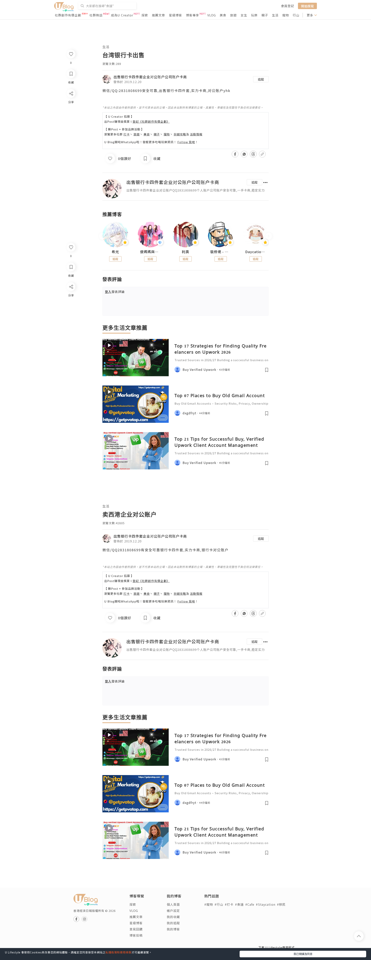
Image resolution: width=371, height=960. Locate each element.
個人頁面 (173, 904)
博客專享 (192, 15)
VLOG (211, 15)
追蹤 (261, 79)
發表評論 (115, 291)
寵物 (285, 15)
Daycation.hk (255, 252)
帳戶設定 (173, 910)
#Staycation (265, 904)
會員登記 (287, 5)
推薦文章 (158, 15)
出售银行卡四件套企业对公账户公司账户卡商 (150, 76)
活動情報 (196, 134)
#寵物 (208, 904)
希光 (115, 252)
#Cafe (249, 904)
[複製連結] (70, 329)
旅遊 (233, 15)
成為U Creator (122, 15)
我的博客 (173, 929)
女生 (244, 15)
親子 (264, 15)
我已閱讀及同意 (303, 954)
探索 (144, 15)
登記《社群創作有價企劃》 (151, 121)
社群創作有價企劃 (68, 15)
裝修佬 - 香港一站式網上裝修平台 (220, 252)
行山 (296, 15)
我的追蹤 (173, 923)
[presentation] (102, 236)
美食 (223, 15)
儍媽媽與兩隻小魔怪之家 (150, 252)
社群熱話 (96, 15)
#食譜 (239, 904)
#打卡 (229, 904)
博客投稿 (136, 935)
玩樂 (254, 15)
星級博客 (175, 15)
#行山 (218, 904)
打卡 (126, 134)
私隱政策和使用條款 (119, 952)
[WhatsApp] (70, 307)
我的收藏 (173, 916)
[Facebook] (70, 296)
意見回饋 (136, 929)
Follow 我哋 (186, 142)
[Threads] (70, 318)
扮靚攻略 (180, 134)
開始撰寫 (307, 5)
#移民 (281, 904)
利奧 (185, 252)
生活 (275, 15)
